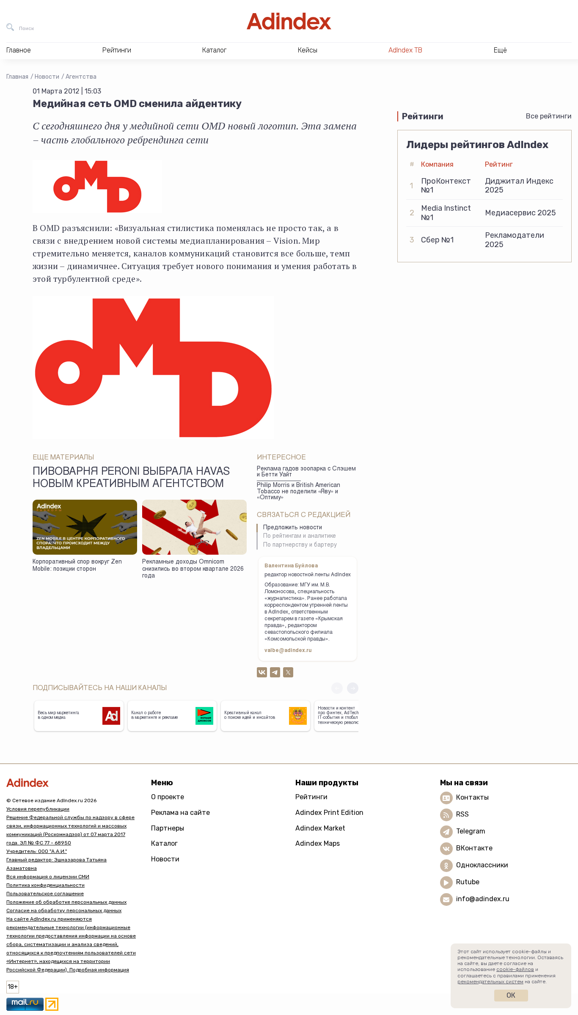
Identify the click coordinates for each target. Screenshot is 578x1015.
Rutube (467, 882)
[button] (352, 688)
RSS (462, 814)
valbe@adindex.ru (288, 650)
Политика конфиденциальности (45, 885)
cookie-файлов (515, 969)
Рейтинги (311, 797)
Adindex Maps (317, 843)
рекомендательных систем (490, 982)
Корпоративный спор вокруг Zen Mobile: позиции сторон (77, 565)
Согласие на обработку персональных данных (63, 910)
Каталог (164, 843)
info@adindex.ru (482, 899)
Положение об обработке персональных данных (66, 902)
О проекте (167, 797)
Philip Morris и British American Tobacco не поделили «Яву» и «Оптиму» (298, 492)
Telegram (470, 831)
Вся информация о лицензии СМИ (47, 877)
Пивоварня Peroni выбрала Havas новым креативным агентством (131, 478)
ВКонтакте (474, 848)
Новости (47, 76)
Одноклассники (482, 865)
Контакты (472, 797)
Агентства (81, 76)
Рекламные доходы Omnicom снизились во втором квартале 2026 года (193, 569)
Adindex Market (320, 828)
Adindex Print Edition (329, 813)
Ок (510, 995)
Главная (17, 76)
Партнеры (167, 828)
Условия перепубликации (37, 809)
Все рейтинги (549, 116)
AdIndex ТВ (405, 50)
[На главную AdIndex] (289, 21)
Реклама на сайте (180, 813)
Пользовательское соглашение (45, 894)
